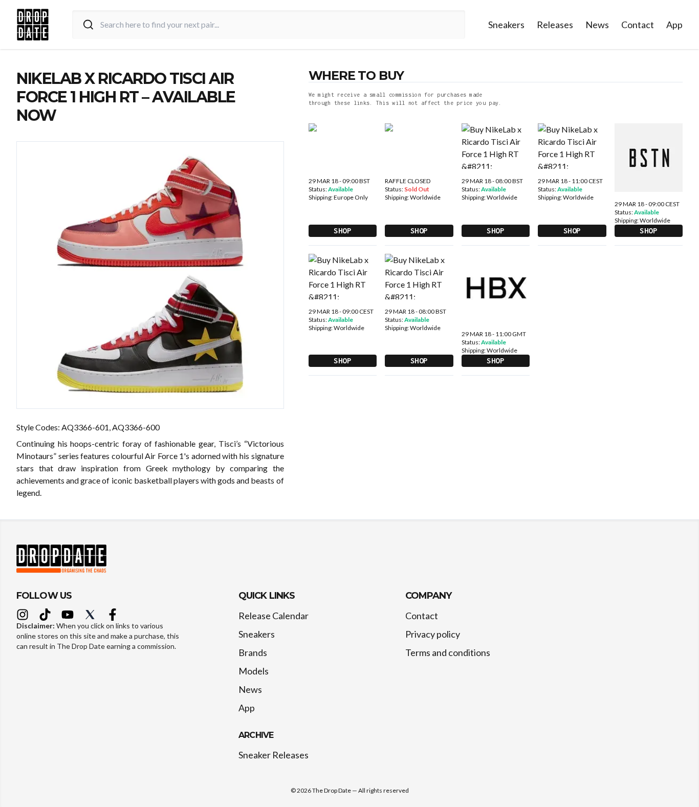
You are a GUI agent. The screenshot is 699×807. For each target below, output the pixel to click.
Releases (555, 24)
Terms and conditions (447, 652)
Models (253, 671)
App (674, 24)
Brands (252, 652)
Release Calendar (273, 615)
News (597, 24)
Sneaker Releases (273, 754)
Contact (637, 24)
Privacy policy (432, 634)
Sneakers (506, 24)
